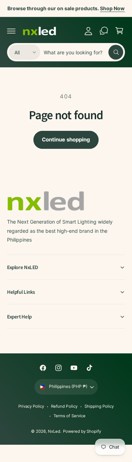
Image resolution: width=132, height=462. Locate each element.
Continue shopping (66, 139)
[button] (11, 30)
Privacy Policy (31, 406)
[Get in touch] (104, 30)
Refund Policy (64, 406)
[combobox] (83, 52)
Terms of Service (69, 415)
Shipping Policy (99, 406)
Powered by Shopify (82, 431)
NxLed (54, 431)
